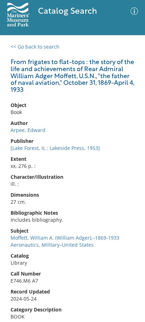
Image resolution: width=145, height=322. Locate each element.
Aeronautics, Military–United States (52, 244)
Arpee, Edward (28, 130)
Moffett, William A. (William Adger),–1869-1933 (65, 237)
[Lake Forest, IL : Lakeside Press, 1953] (55, 148)
